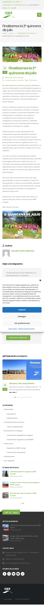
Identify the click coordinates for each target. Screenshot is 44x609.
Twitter (9, 574)
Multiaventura (12, 418)
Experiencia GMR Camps (16, 448)
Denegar (22, 316)
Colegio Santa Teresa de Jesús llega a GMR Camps (25, 483)
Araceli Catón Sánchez (15, 78)
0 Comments (32, 80)
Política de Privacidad (26, 329)
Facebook (4, 574)
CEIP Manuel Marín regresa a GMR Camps (23, 472)
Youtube (18, 574)
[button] (40, 280)
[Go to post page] (22, 369)
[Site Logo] (8, 15)
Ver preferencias (22, 323)
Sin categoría (9, 461)
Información (8, 444)
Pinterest (13, 574)
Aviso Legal (12, 329)
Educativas (11, 414)
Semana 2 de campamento (21, 383)
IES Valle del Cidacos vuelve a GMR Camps (23, 494)
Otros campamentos (15, 427)
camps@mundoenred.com (20, 563)
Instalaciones (9, 456)
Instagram (22, 574)
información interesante (16, 452)
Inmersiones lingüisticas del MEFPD (20, 440)
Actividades (8, 409)
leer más (12, 392)
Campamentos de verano (14, 80)
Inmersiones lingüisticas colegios (20, 435)
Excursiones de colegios (13, 431)
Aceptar (22, 309)
